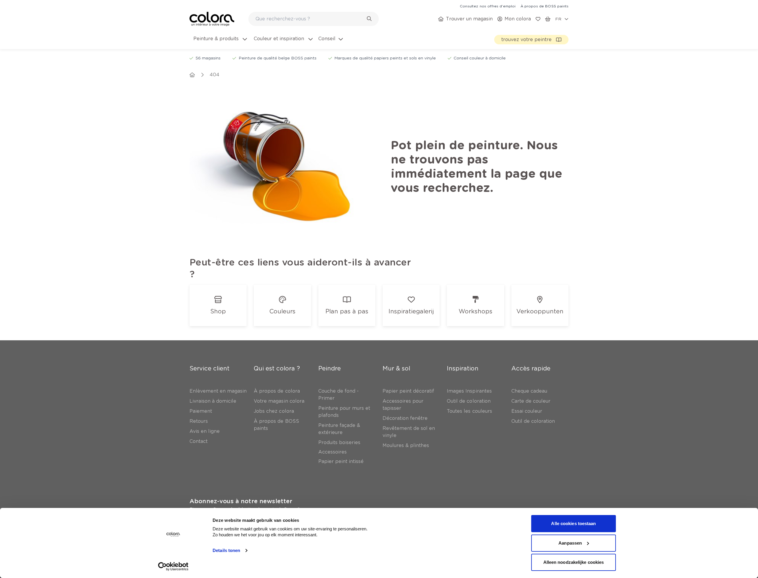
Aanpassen (570, 542)
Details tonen (226, 550)
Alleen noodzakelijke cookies (573, 562)
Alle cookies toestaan (573, 523)
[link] (487, 5)
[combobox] (313, 19)
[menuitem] (220, 42)
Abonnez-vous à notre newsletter (241, 501)
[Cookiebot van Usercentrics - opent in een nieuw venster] (173, 566)
